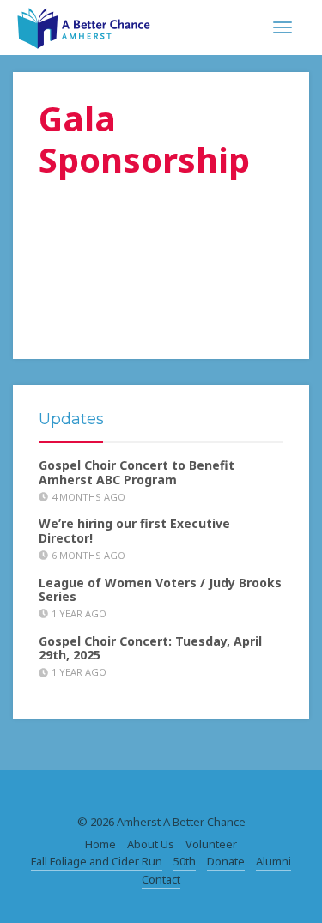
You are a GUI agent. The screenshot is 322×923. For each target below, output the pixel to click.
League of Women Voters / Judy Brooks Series (160, 589)
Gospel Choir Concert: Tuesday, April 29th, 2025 (150, 648)
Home (100, 844)
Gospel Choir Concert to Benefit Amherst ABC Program (136, 472)
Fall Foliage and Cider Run (96, 861)
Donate (226, 861)
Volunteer (211, 844)
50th (184, 861)
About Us (150, 844)
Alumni (273, 861)
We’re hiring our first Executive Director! (134, 530)
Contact (161, 879)
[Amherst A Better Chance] (83, 25)
